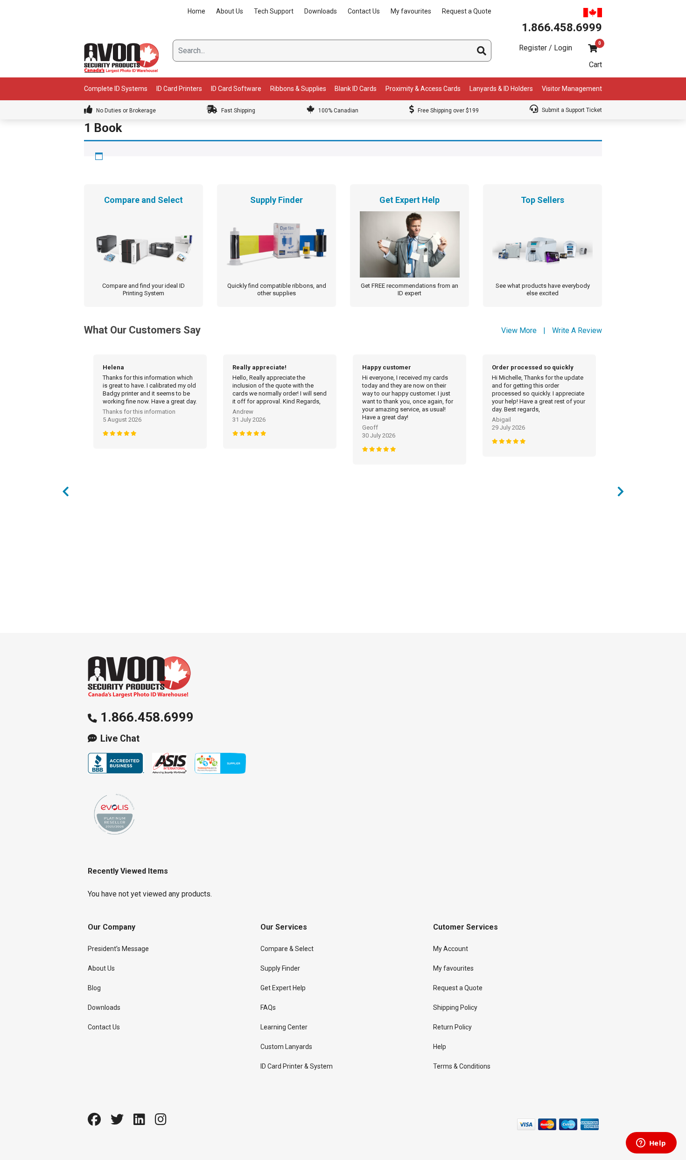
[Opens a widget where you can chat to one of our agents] (651, 1143)
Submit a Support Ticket (571, 110)
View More (519, 330)
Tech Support (274, 11)
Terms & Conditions (461, 1066)
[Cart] (592, 48)
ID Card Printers (179, 88)
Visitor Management (572, 88)
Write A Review (577, 330)
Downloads (320, 11)
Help (439, 1046)
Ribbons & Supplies (298, 88)
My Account (450, 948)
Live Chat (120, 738)
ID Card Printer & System (296, 1066)
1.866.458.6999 (147, 717)
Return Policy (452, 1027)
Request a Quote (466, 11)
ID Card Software (236, 88)
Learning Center (284, 1027)
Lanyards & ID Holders (501, 88)
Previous (65, 494)
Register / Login (545, 47)
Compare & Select (287, 948)
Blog (94, 988)
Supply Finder (280, 968)
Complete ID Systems (115, 88)
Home (196, 11)
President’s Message (118, 948)
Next (620, 494)
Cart (595, 64)
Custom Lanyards (286, 1046)
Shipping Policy (455, 1007)
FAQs (268, 1007)
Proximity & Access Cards (423, 88)
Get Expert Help (283, 988)
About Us (229, 11)
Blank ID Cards (356, 88)
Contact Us (364, 11)
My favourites (411, 11)
